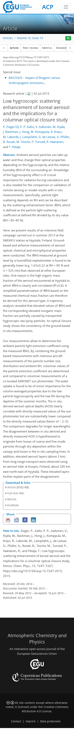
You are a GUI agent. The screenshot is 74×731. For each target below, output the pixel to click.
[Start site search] (68, 38)
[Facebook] (25, 519)
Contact (16, 721)
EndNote (13, 505)
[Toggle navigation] (66, 7)
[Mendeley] (8, 519)
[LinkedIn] (33, 519)
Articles (8, 38)
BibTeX (11, 499)
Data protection (50, 721)
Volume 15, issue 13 (30, 38)
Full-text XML (15, 493)
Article (14, 48)
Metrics (47, 48)
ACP (47, 7)
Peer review (30, 48)
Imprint (31, 721)
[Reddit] (16, 519)
